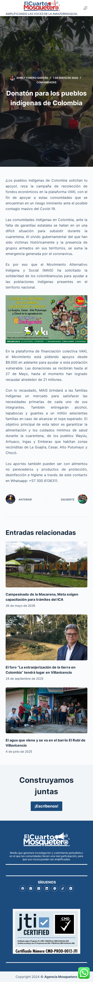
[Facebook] (22, 888)
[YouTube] (70, 888)
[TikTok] (62, 888)
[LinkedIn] (46, 888)
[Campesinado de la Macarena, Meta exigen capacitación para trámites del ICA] (46, 564)
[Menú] (85, 8)
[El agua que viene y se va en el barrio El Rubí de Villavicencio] (46, 710)
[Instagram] (30, 888)
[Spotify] (54, 888)
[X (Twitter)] (38, 888)
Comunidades (46, 82)
